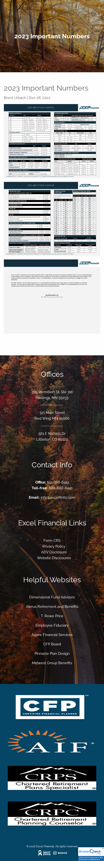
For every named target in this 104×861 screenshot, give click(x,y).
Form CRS (52, 540)
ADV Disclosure (54, 552)
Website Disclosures (54, 558)
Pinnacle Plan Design (52, 653)
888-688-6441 (60, 488)
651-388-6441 (58, 482)
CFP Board (52, 644)
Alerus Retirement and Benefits (52, 606)
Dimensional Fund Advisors (52, 597)
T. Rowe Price (52, 616)
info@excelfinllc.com (58, 497)
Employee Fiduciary (52, 625)
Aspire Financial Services (52, 635)
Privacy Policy (54, 546)
